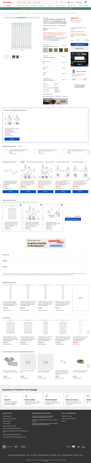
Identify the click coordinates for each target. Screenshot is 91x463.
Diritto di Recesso (53, 455)
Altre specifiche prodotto (47, 94)
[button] (88, 151)
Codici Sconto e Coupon (67, 416)
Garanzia (59, 455)
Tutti (23, 161)
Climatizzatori (34, 5)
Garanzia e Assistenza (62, 25)
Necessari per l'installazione (48, 96)
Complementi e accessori (67, 96)
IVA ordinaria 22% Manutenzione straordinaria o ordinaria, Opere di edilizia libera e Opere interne (45, 424)
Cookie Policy (76, 455)
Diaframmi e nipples (50, 161)
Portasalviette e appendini (77, 161)
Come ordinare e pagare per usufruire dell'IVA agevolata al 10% (15, 431)
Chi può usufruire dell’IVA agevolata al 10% (12, 428)
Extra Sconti (80, 5)
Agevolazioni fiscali (72, 5)
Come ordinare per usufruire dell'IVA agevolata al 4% (14, 437)
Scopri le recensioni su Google (49, 8)
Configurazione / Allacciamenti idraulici (34, 161)
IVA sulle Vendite (6, 423)
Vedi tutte (20, 146)
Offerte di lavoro (34, 455)
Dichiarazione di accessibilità (67, 455)
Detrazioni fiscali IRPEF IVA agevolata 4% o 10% (79, 86)
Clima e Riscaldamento (10, 12)
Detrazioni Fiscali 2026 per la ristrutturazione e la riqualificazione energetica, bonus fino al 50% (43, 417)
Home (4, 12)
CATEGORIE (8, 5)
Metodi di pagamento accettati (9, 426)
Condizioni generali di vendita (43, 455)
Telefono (74, 79)
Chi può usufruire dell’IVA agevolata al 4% (12, 434)
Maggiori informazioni (51, 36)
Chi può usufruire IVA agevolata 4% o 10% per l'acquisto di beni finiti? (45, 420)
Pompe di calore (42, 5)
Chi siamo (28, 455)
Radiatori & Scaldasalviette (20, 12)
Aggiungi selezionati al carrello (73, 219)
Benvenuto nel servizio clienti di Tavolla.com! (16, 455)
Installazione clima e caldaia (22, 5)
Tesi (47, 17)
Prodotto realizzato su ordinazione (49, 25)
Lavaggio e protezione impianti (63, 161)
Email (85, 79)
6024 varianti (58, 96)
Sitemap (63, 421)
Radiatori (28, 12)
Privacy (81, 455)
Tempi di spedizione (7, 421)
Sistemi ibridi (50, 5)
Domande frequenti (7, 416)
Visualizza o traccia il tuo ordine (10, 418)
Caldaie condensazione (60, 5)
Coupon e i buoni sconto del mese (69, 418)
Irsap (44, 17)
